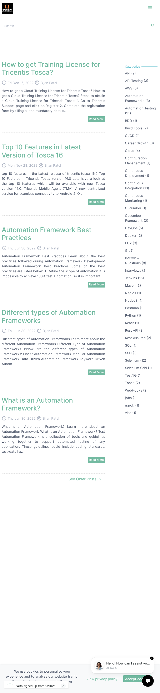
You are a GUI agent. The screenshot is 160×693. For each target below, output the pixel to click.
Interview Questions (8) (135, 260)
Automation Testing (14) (140, 110)
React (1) (132, 323)
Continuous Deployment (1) (137, 173)
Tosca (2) (132, 383)
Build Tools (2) (136, 128)
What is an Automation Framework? (37, 404)
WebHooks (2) (136, 390)
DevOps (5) (134, 228)
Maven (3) (133, 285)
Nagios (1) (133, 293)
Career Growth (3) (139, 143)
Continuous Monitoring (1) (136, 198)
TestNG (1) (133, 375)
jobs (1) (131, 398)
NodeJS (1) (133, 300)
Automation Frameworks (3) (137, 98)
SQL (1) (130, 345)
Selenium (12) (135, 360)
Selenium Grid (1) (138, 368)
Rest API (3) (134, 330)
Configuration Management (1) (137, 160)
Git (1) (130, 250)
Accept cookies (137, 679)
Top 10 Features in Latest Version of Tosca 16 (41, 151)
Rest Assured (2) (138, 338)
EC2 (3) (131, 243)
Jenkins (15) (134, 278)
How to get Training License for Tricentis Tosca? (51, 68)
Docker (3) (133, 235)
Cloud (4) (132, 151)
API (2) (130, 73)
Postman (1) (134, 308)
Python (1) (133, 315)
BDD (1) (131, 121)
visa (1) (130, 413)
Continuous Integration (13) (137, 185)
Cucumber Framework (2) (136, 218)
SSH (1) (131, 353)
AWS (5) (131, 88)
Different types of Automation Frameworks (49, 316)
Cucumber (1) (135, 208)
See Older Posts (85, 479)
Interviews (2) (136, 270)
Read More (96, 119)
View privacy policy (102, 679)
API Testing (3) (136, 81)
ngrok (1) (132, 405)
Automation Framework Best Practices (46, 234)
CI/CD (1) (132, 136)
